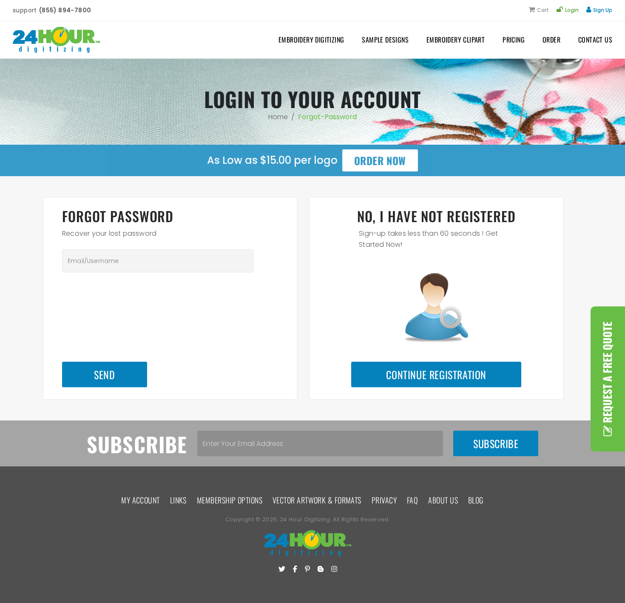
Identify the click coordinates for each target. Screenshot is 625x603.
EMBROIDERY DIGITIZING (311, 39)
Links (178, 500)
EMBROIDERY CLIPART (455, 39)
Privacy (384, 500)
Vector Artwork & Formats (317, 500)
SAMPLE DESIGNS (385, 39)
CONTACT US (595, 39)
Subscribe (495, 443)
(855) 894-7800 (65, 10)
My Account (140, 500)
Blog (475, 500)
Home (278, 117)
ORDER (551, 39)
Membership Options (229, 500)
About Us (443, 500)
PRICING (514, 39)
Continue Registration (436, 374)
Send (104, 374)
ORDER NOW (380, 160)
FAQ (412, 500)
